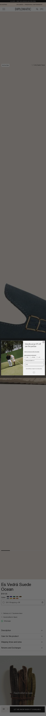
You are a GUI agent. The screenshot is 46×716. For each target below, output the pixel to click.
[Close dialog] (43, 342)
